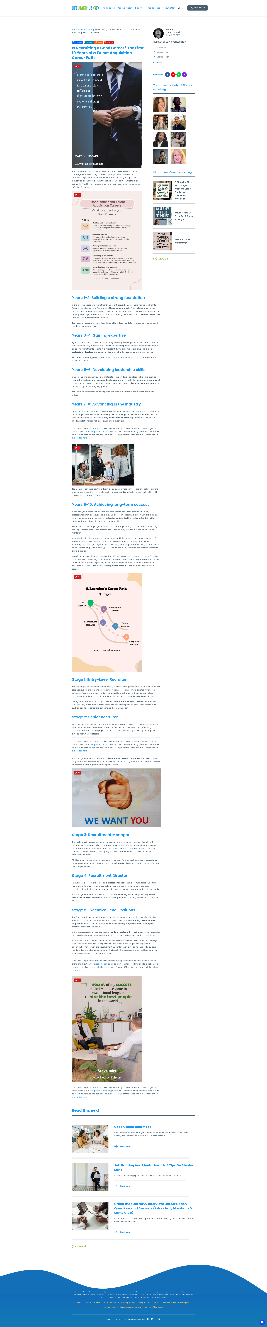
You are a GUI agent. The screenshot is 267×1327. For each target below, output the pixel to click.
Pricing (140, 1303)
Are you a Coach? (110, 1303)
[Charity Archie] (178, 139)
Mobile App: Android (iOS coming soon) (176, 1303)
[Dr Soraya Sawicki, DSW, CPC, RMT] (160, 104)
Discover (139, 8)
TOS (148, 1303)
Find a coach (109, 8)
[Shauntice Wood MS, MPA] (160, 139)
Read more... (158, 63)
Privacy (155, 1303)
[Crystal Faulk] (160, 122)
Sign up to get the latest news (131, 1307)
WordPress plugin (110, 1307)
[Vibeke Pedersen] (178, 156)
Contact (97, 1303)
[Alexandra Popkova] (160, 156)
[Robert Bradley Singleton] (178, 104)
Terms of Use (173, 1295)
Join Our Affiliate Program (154, 1307)
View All (81, 1246)
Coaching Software (128, 1303)
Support (88, 1303)
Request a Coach (99, 431)
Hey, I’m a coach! (197, 8)
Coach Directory (125, 8)
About (79, 1303)
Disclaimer (162, 1295)
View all (163, 258)
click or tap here (79, 438)
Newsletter (170, 8)
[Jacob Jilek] (178, 122)
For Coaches (154, 8)
